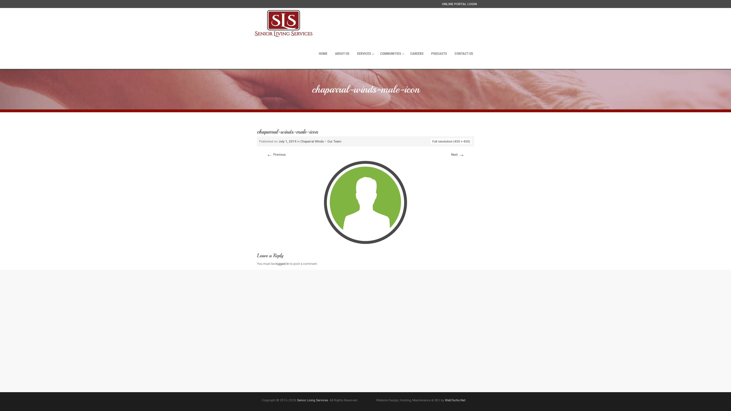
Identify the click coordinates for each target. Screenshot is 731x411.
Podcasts (439, 54)
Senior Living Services (312, 400)
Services (364, 54)
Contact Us (464, 54)
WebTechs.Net (455, 400)
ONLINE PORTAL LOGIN (459, 4)
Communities (390, 54)
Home (323, 54)
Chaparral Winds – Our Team (320, 141)
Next (457, 154)
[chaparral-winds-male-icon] (365, 202)
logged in (282, 264)
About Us (342, 54)
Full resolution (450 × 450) (451, 141)
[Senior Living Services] (283, 23)
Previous (276, 154)
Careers (417, 54)
